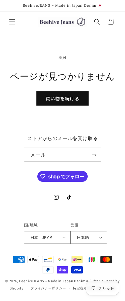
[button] (12, 21)
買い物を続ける (62, 98)
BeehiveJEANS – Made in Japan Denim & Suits (58, 280)
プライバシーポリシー (48, 288)
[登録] (94, 155)
